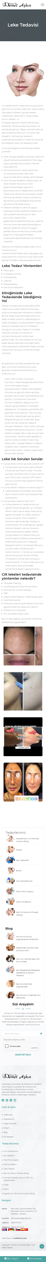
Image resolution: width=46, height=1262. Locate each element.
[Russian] (19, 1229)
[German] (11, 1229)
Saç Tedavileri (22, 860)
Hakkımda (8, 1115)
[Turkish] (26, 1229)
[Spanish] (22, 1229)
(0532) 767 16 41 (17, 1227)
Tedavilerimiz (9, 1119)
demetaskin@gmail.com (21, 1218)
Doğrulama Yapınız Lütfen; (14, 1040)
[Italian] (15, 1229)
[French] (7, 1229)
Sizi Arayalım (9, 1137)
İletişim (6, 1128)
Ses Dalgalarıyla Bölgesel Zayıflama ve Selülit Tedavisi (28, 973)
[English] (4, 1229)
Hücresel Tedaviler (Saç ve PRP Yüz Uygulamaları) (18, 1179)
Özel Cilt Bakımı (23, 902)
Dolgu (19, 850)
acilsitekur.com (20, 1238)
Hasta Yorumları (10, 1124)
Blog (5, 1132)
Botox (18, 870)
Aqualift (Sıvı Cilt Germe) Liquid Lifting (19, 1193)
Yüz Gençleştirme (24, 881)
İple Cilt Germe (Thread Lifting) (16, 1173)
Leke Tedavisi (9, 1169)
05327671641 (23, 1054)
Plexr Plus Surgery (24, 891)
